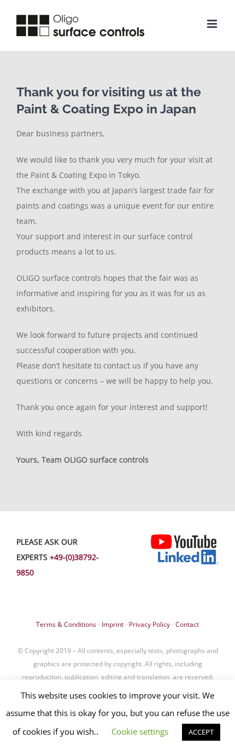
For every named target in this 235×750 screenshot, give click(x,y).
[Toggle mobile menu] (213, 24)
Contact (187, 624)
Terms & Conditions (66, 624)
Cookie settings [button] (139, 731)
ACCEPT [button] (201, 732)
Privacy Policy (149, 624)
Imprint (113, 624)
